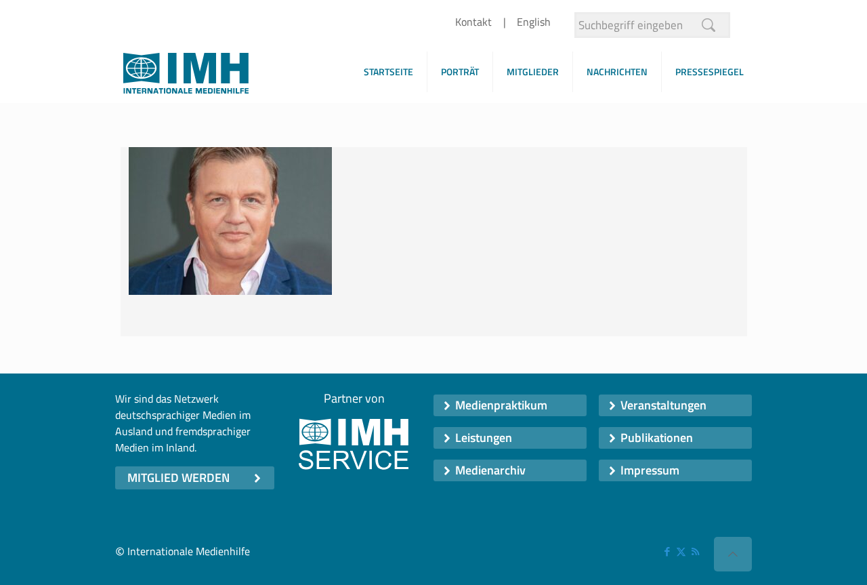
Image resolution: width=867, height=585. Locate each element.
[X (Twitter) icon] (681, 551)
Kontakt (473, 22)
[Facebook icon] (667, 551)
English (534, 22)
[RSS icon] (695, 551)
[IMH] (186, 77)
